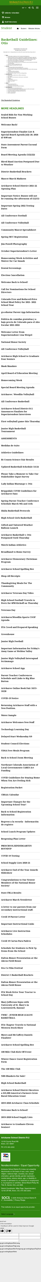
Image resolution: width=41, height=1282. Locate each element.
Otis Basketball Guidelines (10, 100)
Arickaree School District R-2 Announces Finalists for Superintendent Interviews (17, 411)
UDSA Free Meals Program (15, 750)
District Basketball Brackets (16, 171)
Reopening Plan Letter (13, 838)
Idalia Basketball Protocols (15, 510)
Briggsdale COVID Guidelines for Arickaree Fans (19, 492)
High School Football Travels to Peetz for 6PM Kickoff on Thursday (19, 601)
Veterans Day (8, 610)
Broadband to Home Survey (16, 552)
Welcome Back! (9, 124)
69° (23, 8)
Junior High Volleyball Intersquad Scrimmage (19, 660)
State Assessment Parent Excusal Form (19, 146)
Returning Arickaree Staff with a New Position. (19, 707)
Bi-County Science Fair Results (17, 459)
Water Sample (8, 715)
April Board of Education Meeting (19, 373)
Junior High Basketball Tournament (13, 430)
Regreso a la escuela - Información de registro (20, 823)
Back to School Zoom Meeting (17, 757)
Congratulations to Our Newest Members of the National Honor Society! (18, 882)
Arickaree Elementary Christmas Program (19, 560)
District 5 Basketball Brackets (17, 975)
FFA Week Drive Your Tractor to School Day (18, 993)
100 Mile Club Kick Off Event (16, 1051)
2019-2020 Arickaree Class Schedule (20, 1103)
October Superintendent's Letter (19, 251)
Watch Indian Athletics (13, 545)
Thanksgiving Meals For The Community (16, 584)
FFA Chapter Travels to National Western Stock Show (18, 1026)
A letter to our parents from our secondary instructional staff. (18, 908)
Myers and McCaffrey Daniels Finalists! (16, 1036)
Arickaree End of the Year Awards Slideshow (19, 871)
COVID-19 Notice (10, 698)
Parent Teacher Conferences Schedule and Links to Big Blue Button (18, 678)
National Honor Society (13, 342)
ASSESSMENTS (9, 438)
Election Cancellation (12, 275)
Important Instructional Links (17, 924)
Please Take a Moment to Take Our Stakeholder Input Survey (19, 475)
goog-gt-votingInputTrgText (30, 1249)
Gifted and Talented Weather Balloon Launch (17, 526)
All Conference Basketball (15, 401)
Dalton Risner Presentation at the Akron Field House (19, 959)
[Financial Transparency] (5, 1157)
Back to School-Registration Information (16, 813)
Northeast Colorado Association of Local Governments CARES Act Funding (19, 767)
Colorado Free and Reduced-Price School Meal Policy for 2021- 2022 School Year (19, 302)
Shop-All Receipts (10, 576)
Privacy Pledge (20, 1200)
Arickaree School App (13, 668)
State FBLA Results (11, 892)
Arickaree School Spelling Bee (17, 569)
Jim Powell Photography (14, 244)
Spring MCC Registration (14, 236)
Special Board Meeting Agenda (17, 387)
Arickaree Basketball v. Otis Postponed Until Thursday (16, 536)
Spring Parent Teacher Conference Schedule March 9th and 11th (20, 502)
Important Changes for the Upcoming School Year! (15, 803)
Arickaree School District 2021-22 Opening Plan (19, 187)
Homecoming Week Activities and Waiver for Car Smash (19, 259)
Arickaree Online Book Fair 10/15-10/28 (19, 689)
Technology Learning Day (15, 729)
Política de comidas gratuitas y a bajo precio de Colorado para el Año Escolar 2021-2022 (20, 322)
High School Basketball (13, 1083)
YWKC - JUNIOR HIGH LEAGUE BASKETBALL (17, 1016)
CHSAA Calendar (10, 794)
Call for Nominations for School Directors (18, 291)
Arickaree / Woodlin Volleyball (17, 394)
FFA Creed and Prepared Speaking (19, 627)
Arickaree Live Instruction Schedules (15, 932)
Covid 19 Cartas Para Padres (16, 941)
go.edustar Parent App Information (20, 312)
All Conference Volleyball (15, 222)
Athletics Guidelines (12, 452)
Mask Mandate (9, 366)
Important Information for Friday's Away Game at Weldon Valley (20, 650)
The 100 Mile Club (10, 1069)
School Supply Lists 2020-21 (15, 862)
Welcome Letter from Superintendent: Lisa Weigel (16, 333)
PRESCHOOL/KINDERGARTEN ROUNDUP (16, 847)
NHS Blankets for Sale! (13, 1076)
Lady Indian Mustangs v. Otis (16, 483)
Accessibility (8, 1200)
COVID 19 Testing (10, 855)
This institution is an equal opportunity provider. (18, 1207)
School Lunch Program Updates (18, 831)
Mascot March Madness (13, 178)
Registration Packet (11, 787)
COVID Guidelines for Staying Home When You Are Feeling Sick (20, 779)
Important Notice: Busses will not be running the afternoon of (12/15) (20, 197)
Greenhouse (7, 634)
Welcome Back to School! (14, 282)
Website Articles (34, 28)
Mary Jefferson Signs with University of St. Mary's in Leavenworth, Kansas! (15, 1005)
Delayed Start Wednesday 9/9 (16, 736)
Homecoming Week (11, 380)
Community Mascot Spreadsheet (18, 229)
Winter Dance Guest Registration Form (19, 1060)
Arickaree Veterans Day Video (17, 593)
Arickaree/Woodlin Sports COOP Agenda (18, 618)
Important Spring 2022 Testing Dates (17, 207)
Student (23, 28)
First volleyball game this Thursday (20, 421)
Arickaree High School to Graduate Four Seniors (20, 357)
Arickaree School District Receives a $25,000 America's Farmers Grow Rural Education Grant (20, 1093)
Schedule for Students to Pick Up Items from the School (19, 949)
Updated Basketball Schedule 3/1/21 (20, 466)
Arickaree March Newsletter (16, 899)
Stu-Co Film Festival (12, 968)
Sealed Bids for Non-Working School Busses (16, 116)
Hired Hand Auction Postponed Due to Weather (20, 163)
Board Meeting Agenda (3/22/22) (18, 154)
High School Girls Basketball (16, 517)
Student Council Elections (15, 743)
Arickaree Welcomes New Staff (17, 722)
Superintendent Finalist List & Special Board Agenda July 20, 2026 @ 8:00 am (19, 134)
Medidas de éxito (10, 445)
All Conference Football (14, 215)
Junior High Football (12, 641)
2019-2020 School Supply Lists (16, 1117)
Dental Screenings (11, 268)
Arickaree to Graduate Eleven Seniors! (17, 1125)
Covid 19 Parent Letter (13, 916)
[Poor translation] (8, 1231)
